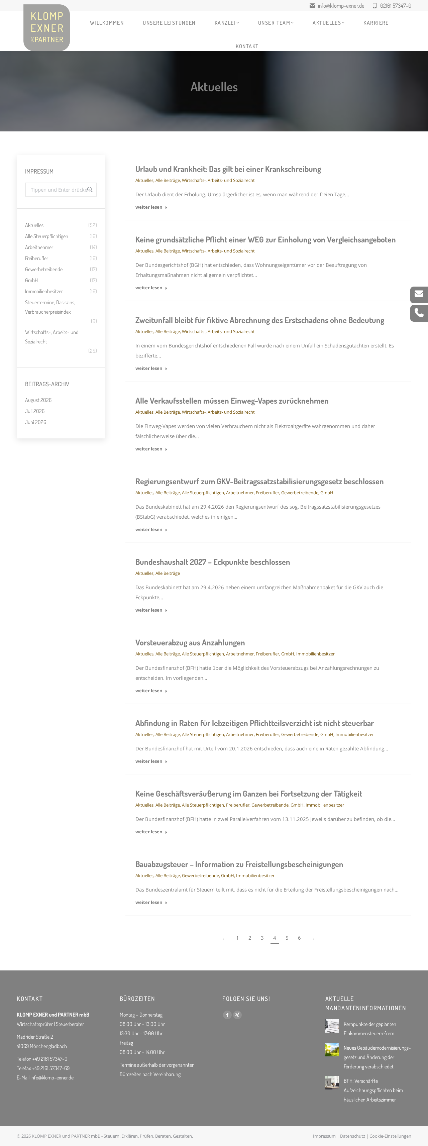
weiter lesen (149, 207)
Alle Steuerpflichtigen (203, 493)
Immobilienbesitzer (315, 654)
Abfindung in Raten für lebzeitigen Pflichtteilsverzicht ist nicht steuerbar (254, 723)
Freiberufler (267, 493)
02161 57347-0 (395, 5)
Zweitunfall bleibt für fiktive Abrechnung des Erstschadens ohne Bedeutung (259, 320)
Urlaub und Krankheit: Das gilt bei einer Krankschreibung (228, 169)
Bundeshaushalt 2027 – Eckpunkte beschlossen (212, 561)
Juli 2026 (34, 411)
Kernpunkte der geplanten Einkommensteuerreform (370, 1029)
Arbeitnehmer (240, 493)
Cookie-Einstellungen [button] (390, 1136)
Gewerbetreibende (299, 493)
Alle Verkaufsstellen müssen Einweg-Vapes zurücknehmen (232, 400)
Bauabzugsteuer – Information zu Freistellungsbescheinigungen (239, 864)
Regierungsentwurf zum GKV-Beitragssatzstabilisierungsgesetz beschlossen (259, 481)
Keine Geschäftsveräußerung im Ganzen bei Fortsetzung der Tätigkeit (248, 793)
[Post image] (332, 1026)
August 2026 (38, 400)
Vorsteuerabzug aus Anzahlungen (190, 642)
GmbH (326, 493)
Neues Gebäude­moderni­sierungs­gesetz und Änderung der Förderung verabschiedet (377, 1057)
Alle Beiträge (167, 180)
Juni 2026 (35, 422)
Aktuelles (144, 180)
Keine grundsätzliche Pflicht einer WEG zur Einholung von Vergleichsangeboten (265, 239)
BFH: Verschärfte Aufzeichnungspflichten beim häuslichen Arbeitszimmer (373, 1090)
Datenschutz (352, 1136)
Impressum (324, 1136)
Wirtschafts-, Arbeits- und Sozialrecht (218, 180)
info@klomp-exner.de (341, 5)
